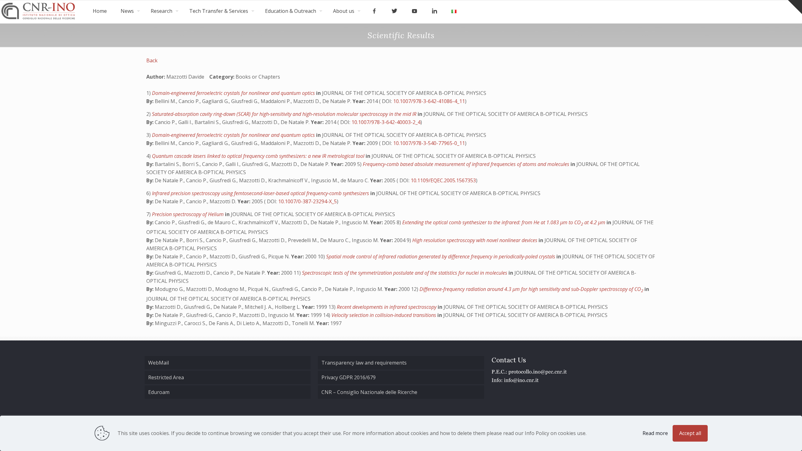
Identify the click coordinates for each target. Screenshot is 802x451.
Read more (655, 433)
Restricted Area (166, 377)
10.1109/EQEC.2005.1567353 (443, 180)
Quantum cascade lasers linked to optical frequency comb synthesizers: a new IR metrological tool (259, 156)
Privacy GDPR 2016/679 (348, 377)
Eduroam (158, 392)
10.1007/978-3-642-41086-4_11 (429, 101)
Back (152, 60)
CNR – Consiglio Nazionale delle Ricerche (369, 392)
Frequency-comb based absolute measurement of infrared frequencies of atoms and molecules (466, 164)
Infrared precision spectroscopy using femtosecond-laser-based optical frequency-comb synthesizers (261, 193)
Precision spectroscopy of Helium (188, 214)
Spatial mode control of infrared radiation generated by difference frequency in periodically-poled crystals (441, 256)
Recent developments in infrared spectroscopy (387, 306)
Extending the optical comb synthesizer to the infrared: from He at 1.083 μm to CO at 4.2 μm (504, 222)
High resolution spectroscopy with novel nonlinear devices (475, 240)
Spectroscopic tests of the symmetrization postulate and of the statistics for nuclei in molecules (405, 272)
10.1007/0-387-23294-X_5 (307, 201)
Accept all (690, 433)
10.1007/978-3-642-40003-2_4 (386, 122)
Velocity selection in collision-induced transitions (384, 315)
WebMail (158, 362)
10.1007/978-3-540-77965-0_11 (429, 143)
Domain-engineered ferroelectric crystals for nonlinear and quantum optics (234, 93)
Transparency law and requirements (364, 362)
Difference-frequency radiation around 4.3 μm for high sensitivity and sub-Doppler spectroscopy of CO (531, 289)
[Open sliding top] (795, 7)
